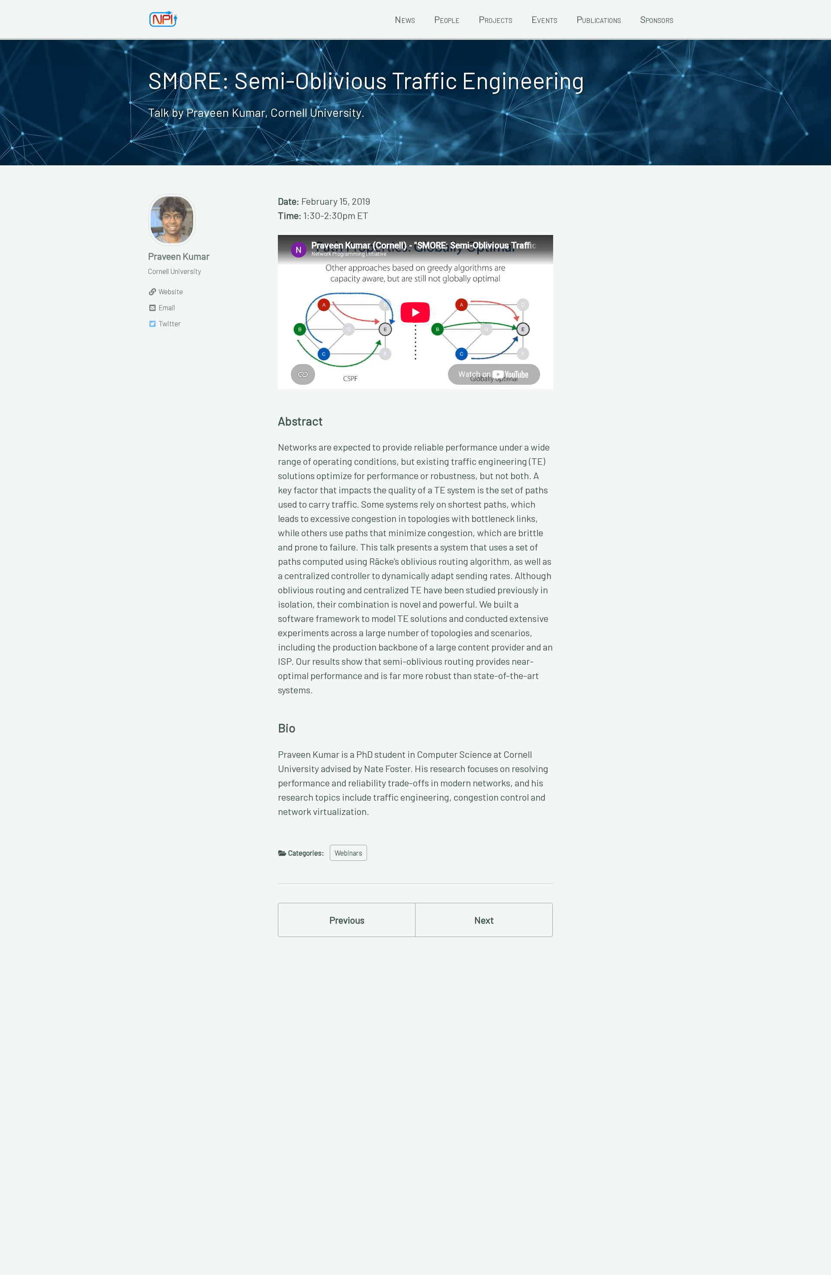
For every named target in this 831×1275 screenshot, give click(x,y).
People (447, 19)
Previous (346, 919)
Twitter (169, 323)
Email (166, 307)
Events (544, 19)
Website (170, 291)
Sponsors (656, 19)
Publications (599, 19)
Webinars (348, 852)
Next (484, 919)
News (405, 19)
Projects (495, 19)
